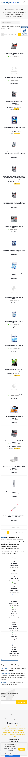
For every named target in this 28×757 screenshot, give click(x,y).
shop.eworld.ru (5, 668)
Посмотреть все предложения (9, 660)
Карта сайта (14, 717)
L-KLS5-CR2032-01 (14, 574)
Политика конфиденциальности (14, 719)
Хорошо (22, 749)
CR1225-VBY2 (14, 636)
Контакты (14, 715)
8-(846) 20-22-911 (14, 741)
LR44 (14, 586)
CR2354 (14, 649)
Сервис (3, 537)
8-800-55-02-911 (14, 739)
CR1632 (14, 611)
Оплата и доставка (14, 713)
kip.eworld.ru (4, 682)
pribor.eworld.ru (5, 673)
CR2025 (14, 599)
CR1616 (14, 624)
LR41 (14, 561)
